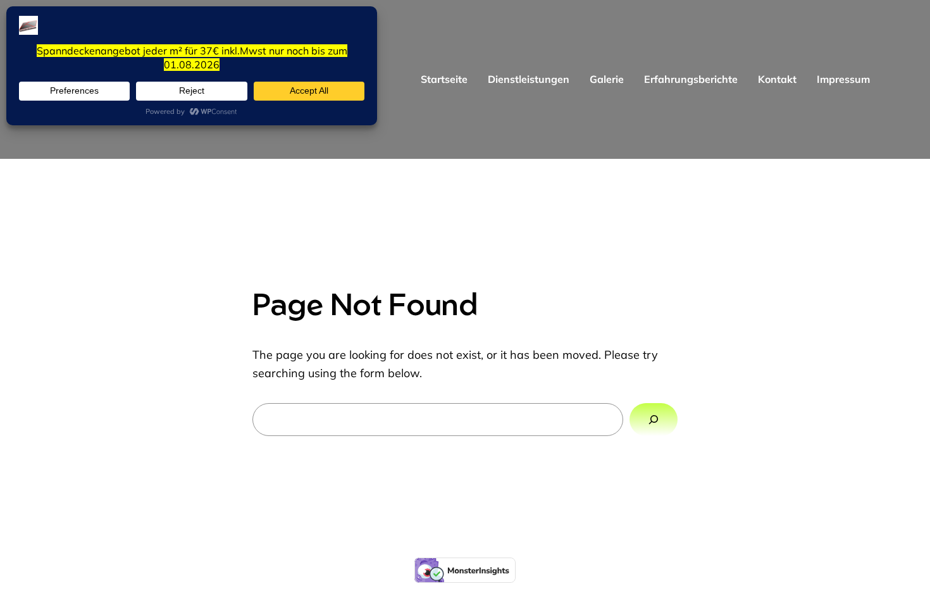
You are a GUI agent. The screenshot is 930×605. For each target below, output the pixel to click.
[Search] (653, 419)
